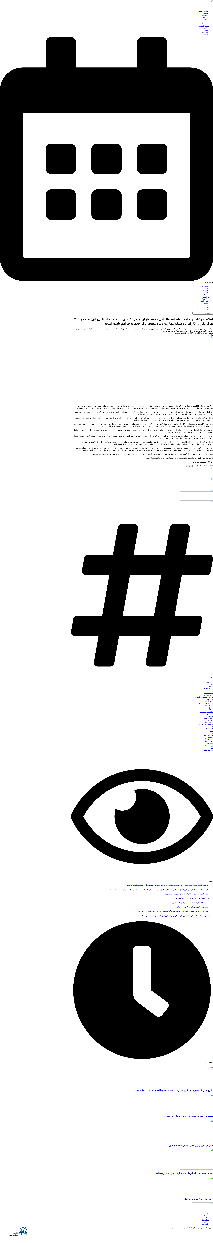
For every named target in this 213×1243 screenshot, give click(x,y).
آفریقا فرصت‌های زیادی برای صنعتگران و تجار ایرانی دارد (191, 907)
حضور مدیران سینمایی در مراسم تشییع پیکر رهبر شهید (189, 1116)
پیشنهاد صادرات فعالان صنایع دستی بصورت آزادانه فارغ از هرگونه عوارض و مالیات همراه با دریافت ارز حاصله (175, 916)
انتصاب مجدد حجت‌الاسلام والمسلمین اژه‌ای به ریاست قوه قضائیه (184, 1173)
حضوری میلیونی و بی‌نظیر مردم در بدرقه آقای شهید (190, 1145)
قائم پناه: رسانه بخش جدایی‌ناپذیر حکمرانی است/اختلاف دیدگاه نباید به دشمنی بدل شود (175, 1090)
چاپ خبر (210, 335)
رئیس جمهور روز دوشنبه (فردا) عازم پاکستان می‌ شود (192, 898)
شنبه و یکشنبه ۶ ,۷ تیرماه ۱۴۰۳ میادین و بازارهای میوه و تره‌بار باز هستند (186, 894)
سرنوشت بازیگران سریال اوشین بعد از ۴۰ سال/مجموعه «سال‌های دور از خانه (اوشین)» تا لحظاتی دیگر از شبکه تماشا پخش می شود (168, 885)
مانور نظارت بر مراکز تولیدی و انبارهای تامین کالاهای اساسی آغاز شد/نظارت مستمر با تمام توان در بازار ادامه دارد (173, 911)
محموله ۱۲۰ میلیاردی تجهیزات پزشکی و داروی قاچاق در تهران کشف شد (186, 902)
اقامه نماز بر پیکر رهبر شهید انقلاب (198, 1199)
